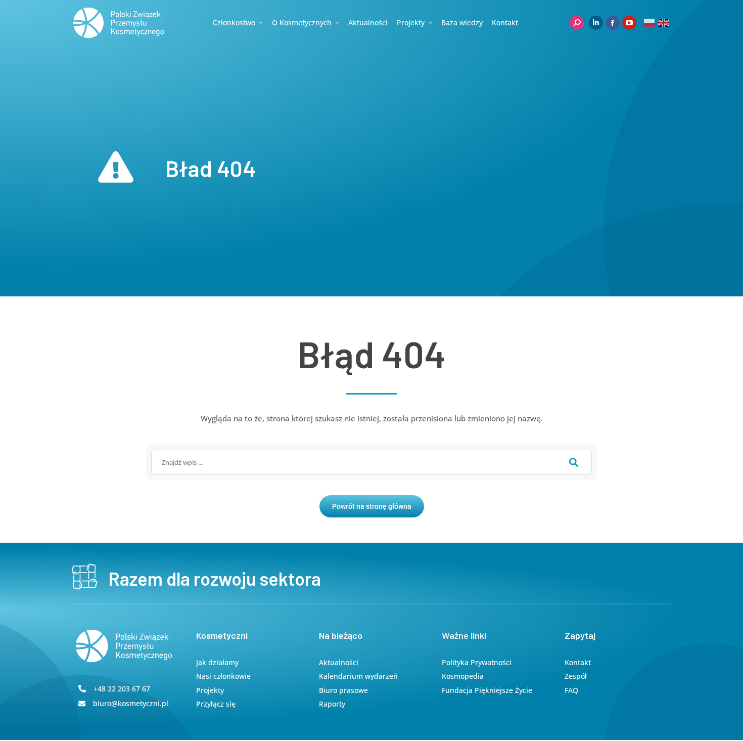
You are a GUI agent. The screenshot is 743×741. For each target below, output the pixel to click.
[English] (664, 23)
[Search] (573, 462)
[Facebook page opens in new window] (613, 23)
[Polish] (650, 23)
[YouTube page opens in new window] (629, 23)
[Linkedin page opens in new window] (596, 23)
